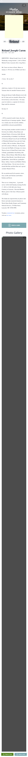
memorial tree (11, 213)
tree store (8, 215)
